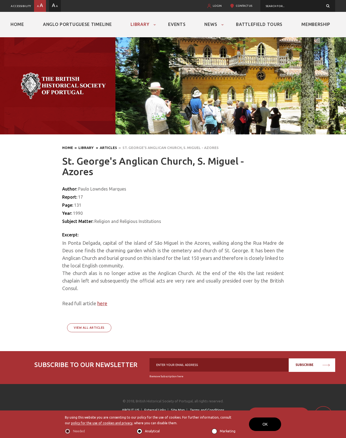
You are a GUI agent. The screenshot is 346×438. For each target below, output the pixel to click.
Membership (315, 24)
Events (176, 24)
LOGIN (217, 5)
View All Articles (89, 327)
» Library (83, 148)
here (102, 303)
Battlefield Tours (259, 24)
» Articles (105, 148)
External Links (155, 410)
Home (17, 24)
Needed (79, 431)
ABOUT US (130, 410)
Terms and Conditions (207, 410)
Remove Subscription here (166, 376)
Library (140, 24)
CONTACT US (244, 5)
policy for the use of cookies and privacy (101, 423)
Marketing (227, 431)
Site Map (178, 410)
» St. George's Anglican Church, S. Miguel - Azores (168, 148)
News (210, 24)
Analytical (152, 431)
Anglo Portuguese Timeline (77, 24)
